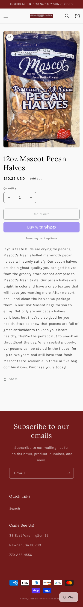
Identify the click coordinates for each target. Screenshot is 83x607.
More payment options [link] (41, 238)
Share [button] (13, 379)
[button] (6, 16)
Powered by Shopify (53, 599)
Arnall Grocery (35, 599)
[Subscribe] (68, 473)
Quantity (9, 188)
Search (14, 508)
